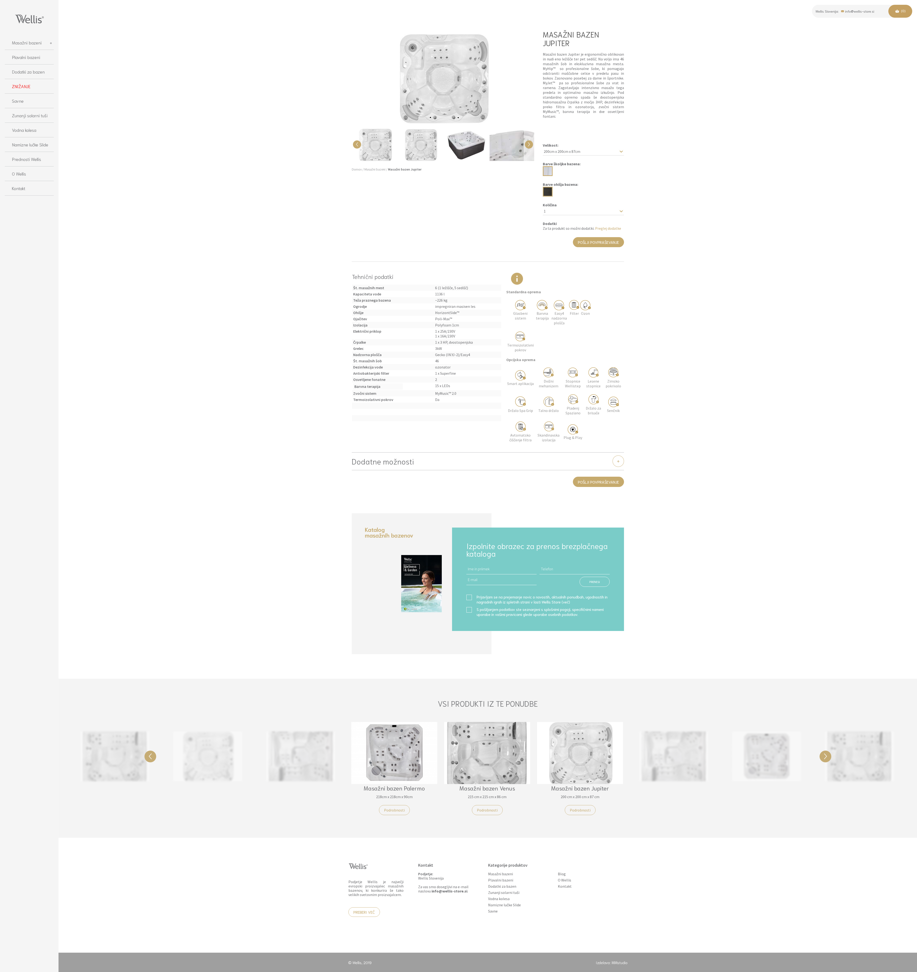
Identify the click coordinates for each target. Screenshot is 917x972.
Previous (150, 756)
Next (825, 756)
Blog (562, 874)
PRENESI (594, 581)
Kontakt (18, 188)
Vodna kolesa (24, 130)
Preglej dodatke (608, 228)
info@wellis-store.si (859, 11)
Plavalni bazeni (26, 57)
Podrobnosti (115, 802)
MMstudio (620, 962)
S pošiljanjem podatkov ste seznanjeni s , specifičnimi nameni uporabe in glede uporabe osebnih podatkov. (540, 612)
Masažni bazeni (27, 42)
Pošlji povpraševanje (598, 242)
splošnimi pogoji (557, 609)
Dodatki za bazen (28, 72)
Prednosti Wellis (26, 159)
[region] (29, 501)
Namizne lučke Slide (30, 144)
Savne (18, 101)
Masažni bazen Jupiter (404, 169)
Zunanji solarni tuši (30, 115)
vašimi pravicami (508, 614)
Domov (357, 169)
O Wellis (19, 173)
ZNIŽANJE (21, 86)
